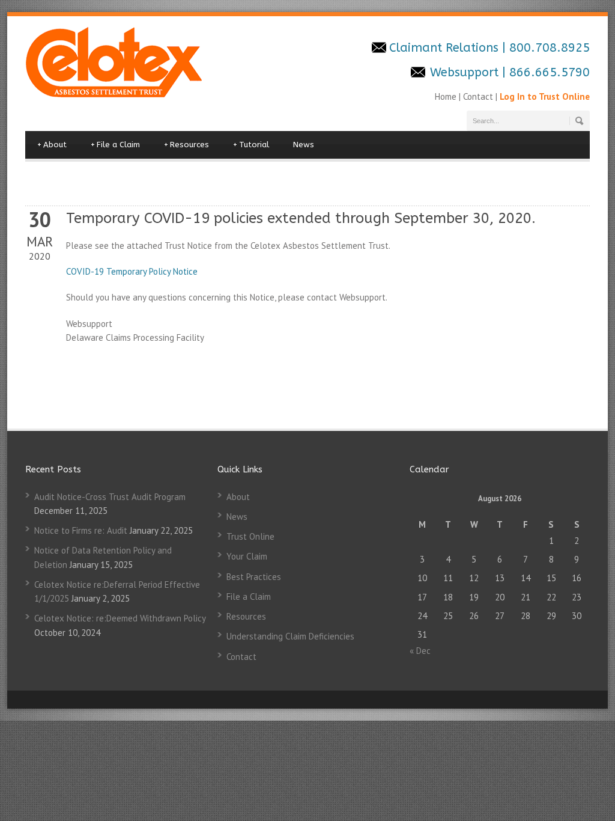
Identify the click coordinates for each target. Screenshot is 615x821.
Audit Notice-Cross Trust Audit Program (110, 496)
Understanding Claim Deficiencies (290, 636)
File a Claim (115, 144)
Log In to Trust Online (545, 96)
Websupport (464, 72)
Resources (186, 144)
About (52, 144)
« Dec (420, 650)
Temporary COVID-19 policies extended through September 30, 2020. (301, 218)
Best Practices (253, 576)
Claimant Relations (445, 48)
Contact (478, 96)
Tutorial (251, 144)
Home (447, 96)
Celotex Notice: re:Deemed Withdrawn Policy (119, 618)
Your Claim (246, 556)
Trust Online (250, 536)
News (303, 144)
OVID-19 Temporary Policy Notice (134, 271)
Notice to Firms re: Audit (80, 530)
